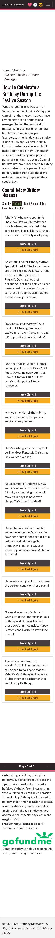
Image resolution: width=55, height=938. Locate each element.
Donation (8, 848)
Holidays (20, 70)
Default (17, 203)
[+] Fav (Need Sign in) (28, 250)
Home (6, 70)
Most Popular (32, 203)
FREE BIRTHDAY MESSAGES (13, 4)
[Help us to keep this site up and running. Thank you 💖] (27, 838)
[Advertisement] (27, 37)
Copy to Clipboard (27, 244)
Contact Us (32, 928)
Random (19, 208)
